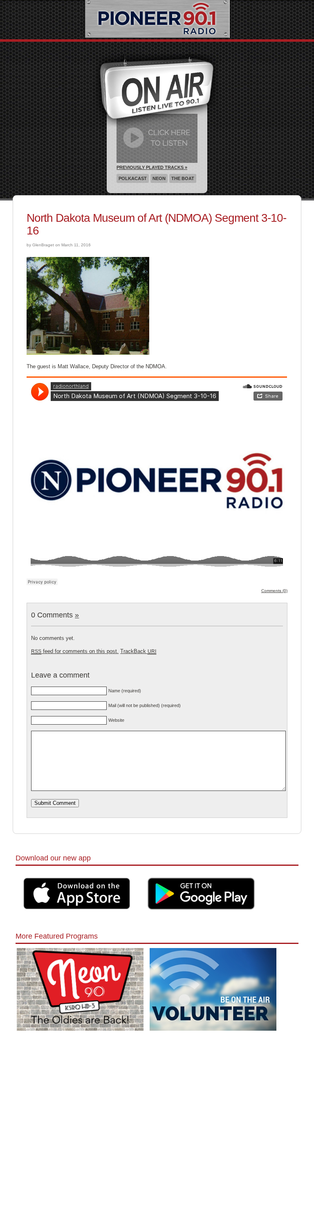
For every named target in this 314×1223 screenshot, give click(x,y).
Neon (159, 178)
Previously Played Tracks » (152, 167)
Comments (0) (274, 590)
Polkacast (133, 178)
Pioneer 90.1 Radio (157, 19)
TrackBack (138, 651)
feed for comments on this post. (75, 651)
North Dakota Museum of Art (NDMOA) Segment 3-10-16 (156, 224)
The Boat (182, 178)
